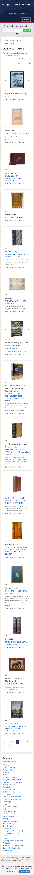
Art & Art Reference (10, 777)
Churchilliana (7, 794)
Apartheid (6, 772)
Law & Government (10, 811)
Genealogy (7, 802)
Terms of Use (9, 860)
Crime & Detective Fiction (12, 797)
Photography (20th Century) (13, 833)
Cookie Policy (13, 871)
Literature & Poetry (10, 814)
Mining (5, 819)
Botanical (6, 787)
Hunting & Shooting (10, 806)
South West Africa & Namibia (13, 845)
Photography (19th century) (13, 831)
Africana (6, 765)
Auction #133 (12, 13)
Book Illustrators (9, 785)
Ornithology (7, 828)
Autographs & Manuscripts (12, 780)
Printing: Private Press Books (13, 841)
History (5, 804)
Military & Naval (8, 816)
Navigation (26, 19)
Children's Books (9, 792)
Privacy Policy (18, 860)
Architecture (7, 775)
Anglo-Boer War (8, 770)
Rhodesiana (7, 843)
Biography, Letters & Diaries (13, 782)
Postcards (6, 838)
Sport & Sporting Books (11, 848)
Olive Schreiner (8, 826)
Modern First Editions (10, 821)
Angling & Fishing (9, 768)
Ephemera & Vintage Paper (12, 799)
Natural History (8, 824)
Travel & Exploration (10, 850)
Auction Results (15, 41)
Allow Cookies (24, 871)
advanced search (12, 55)
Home (5, 41)
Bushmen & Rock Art (10, 789)
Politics (5, 836)
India (5, 809)
